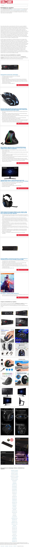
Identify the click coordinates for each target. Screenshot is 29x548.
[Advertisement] (14, 19)
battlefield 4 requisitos (12, 9)
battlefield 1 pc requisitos (20, 9)
